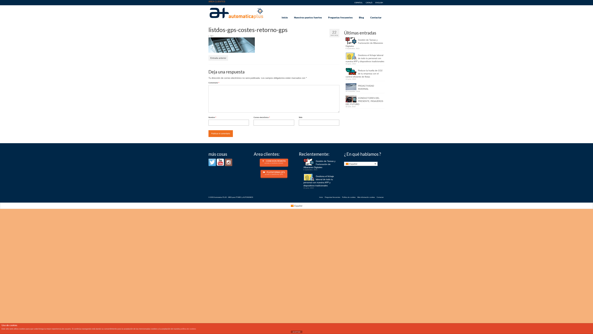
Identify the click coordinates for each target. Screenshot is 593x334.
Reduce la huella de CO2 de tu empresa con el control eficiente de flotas (364, 73)
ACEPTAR (296, 332)
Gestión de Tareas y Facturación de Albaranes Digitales (364, 43)
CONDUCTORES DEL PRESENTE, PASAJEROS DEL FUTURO (364, 101)
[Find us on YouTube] (220, 162)
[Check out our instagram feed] (228, 162)
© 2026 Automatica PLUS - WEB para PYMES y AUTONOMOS (230, 197)
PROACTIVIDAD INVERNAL (366, 87)
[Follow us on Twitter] (212, 162)
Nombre (212, 117)
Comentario (213, 83)
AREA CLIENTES (216, 1)
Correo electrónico (262, 117)
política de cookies (188, 329)
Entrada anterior (218, 58)
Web (300, 117)
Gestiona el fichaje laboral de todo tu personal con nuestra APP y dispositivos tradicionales (365, 58)
